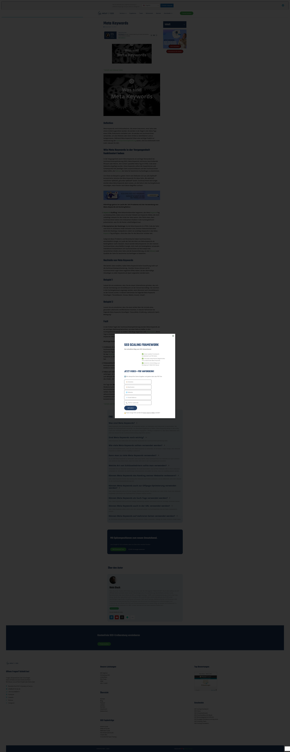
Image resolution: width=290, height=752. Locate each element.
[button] (173, 335)
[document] (145, 376)
